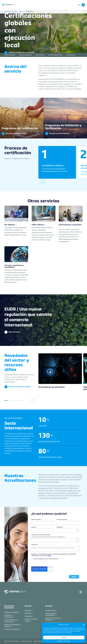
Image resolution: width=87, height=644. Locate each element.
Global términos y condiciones (11, 641)
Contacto (28, 613)
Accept (64, 637)
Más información (14, 332)
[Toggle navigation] (83, 5)
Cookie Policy (60, 641)
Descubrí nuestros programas (9, 98)
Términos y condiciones (26, 641)
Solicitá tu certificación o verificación (21, 52)
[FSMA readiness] (43, 223)
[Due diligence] (16, 221)
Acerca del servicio (9, 55)
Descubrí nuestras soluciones (53, 98)
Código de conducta (11, 629)
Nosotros (28, 610)
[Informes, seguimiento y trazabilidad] (16, 265)
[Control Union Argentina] (9, 4)
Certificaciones (50, 610)
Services (21, 11)
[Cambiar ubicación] (79, 4)
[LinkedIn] (81, 592)
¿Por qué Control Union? (55, 55)
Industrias (28, 616)
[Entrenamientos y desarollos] (71, 224)
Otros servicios (40, 55)
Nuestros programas (25, 55)
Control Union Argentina (10, 11)
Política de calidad (11, 612)
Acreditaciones (71, 55)
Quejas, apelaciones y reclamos (41, 641)
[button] (83, 625)
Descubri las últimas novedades (19, 386)
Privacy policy (67, 641)
